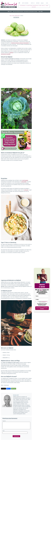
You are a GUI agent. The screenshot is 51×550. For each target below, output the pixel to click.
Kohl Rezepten (25, 180)
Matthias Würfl (16, 395)
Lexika (13, 15)
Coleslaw (11, 52)
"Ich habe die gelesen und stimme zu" (42, 301)
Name (3, 430)
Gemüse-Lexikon (17, 15)
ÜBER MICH (37, 3)
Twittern (4, 388)
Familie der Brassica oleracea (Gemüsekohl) (20, 42)
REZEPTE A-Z (33, 3)
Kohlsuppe (26, 189)
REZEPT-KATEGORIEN (25, 3)
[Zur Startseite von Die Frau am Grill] (8, 4)
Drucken (14, 388)
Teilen (9, 388)
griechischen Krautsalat (5, 54)
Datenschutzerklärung (44, 301)
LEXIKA (47, 3)
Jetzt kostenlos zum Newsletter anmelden (42, 308)
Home (10, 15)
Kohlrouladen (23, 181)
